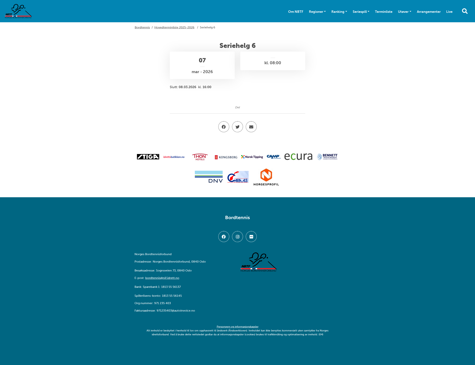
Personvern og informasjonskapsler (237, 326)
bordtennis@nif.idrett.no (162, 278)
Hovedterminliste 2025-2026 (174, 27)
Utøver (403, 12)
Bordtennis (142, 27)
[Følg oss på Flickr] (251, 236)
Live (449, 12)
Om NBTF (295, 12)
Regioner (316, 12)
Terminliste (383, 12)
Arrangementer (429, 12)
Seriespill (360, 12)
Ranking (337, 12)
